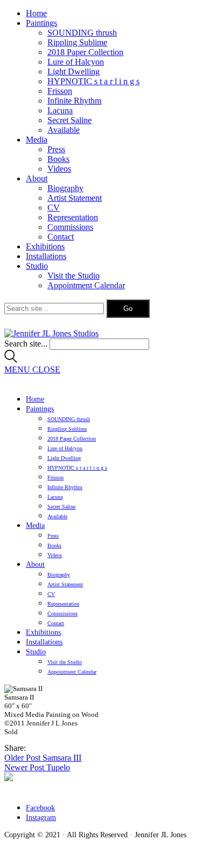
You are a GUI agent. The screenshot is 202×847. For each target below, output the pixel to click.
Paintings (41, 23)
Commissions (70, 227)
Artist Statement (74, 197)
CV (53, 207)
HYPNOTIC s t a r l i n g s (93, 81)
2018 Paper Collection (85, 52)
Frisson (59, 91)
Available (63, 129)
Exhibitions (45, 246)
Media (36, 139)
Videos (59, 168)
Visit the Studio (73, 275)
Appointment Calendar (86, 285)
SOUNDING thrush (82, 32)
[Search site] (10, 359)
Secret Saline (69, 120)
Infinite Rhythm (74, 100)
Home (36, 13)
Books (58, 159)
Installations (46, 256)
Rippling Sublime (77, 42)
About (36, 178)
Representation (72, 217)
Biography (65, 188)
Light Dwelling (73, 71)
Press (56, 149)
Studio (37, 265)
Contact (60, 236)
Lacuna (60, 110)
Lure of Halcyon (75, 61)
